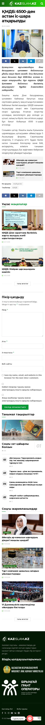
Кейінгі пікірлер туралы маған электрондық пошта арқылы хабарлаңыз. (22, 388)
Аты (5, 341)
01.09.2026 (20, 168)
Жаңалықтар (10, 228)
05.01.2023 (6, 26)
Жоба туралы (22, 709)
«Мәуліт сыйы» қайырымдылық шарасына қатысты (24, 497)
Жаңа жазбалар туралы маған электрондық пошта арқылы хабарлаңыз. (22, 399)
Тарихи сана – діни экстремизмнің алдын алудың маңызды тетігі (25, 472)
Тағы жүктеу (22, 284)
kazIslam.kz (11, 718)
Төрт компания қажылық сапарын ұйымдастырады (29, 173)
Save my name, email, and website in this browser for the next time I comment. (23, 376)
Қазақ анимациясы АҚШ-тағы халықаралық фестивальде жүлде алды (25, 484)
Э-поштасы (8, 352)
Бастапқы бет (7, 709)
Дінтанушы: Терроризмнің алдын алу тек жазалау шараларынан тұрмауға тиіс (25, 460)
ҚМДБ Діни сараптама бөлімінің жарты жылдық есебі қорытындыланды (19, 236)
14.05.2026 (6, 275)
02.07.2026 (6, 242)
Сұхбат (7, 532)
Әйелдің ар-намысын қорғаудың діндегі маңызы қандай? (29, 162)
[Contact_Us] (29, 718)
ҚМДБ (14, 187)
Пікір (5, 310)
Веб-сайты (7, 364)
